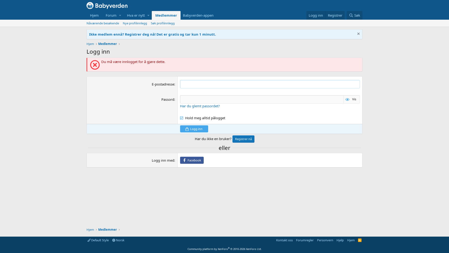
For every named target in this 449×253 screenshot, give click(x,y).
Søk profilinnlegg (163, 23)
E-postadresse (163, 84)
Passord (167, 99)
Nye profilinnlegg (135, 23)
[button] (120, 15)
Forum (111, 15)
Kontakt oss (284, 240)
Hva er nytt (136, 15)
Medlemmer (166, 15)
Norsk (119, 240)
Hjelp (340, 240)
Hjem (94, 15)
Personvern (325, 240)
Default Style (100, 240)
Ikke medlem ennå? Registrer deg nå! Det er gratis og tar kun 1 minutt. (152, 34)
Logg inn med (163, 160)
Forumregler (305, 240)
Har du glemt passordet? (200, 106)
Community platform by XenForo (225, 249)
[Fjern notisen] (358, 34)
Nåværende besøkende (103, 23)
